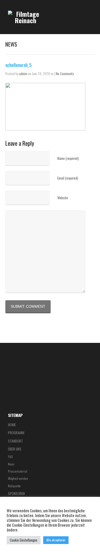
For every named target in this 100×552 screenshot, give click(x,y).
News (11, 464)
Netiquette (14, 486)
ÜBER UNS (14, 449)
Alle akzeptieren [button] (55, 540)
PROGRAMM (16, 432)
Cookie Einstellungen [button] (23, 540)
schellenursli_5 (18, 64)
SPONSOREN (16, 493)
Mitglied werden (18, 478)
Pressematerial (17, 471)
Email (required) (67, 178)
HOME (12, 424)
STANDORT (15, 441)
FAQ (10, 456)
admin (23, 73)
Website (62, 197)
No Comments (65, 73)
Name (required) (68, 158)
